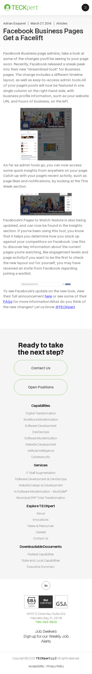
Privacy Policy (55, 666)
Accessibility (36, 666)
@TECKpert (65, 306)
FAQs (7, 301)
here (48, 296)
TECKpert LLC (46, 658)
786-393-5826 (46, 622)
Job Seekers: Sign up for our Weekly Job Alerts (46, 636)
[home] (24, 7)
